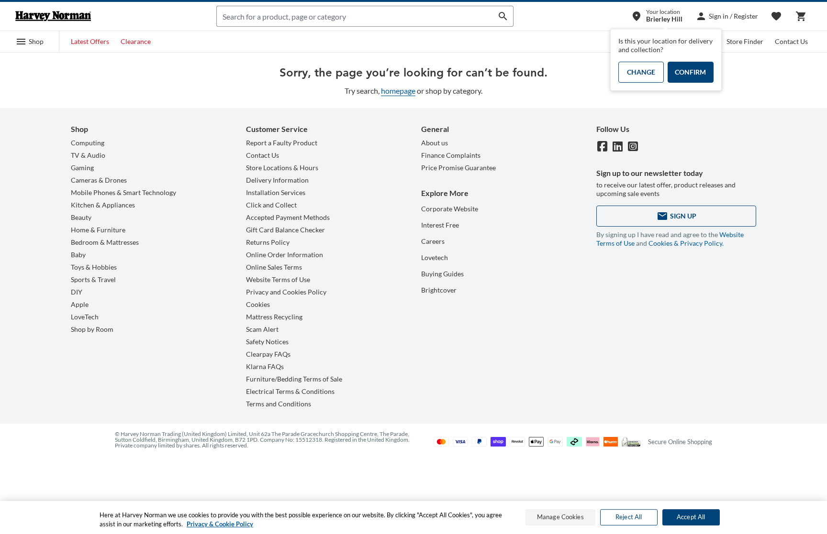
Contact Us (791, 41)
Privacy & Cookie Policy (220, 524)
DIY (76, 292)
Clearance (136, 41)
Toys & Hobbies (94, 267)
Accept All (691, 517)
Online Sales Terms (274, 267)
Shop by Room (92, 329)
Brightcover (439, 290)
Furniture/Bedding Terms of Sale (294, 379)
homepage (398, 90)
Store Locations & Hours (282, 167)
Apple (80, 304)
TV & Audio (88, 155)
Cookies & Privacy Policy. (686, 243)
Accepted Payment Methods (288, 217)
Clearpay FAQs (268, 354)
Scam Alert (262, 329)
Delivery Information (277, 180)
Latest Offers (90, 41)
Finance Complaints (451, 155)
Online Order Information (284, 255)
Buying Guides (442, 274)
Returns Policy (268, 242)
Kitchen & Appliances (103, 205)
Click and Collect (271, 205)
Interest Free (440, 225)
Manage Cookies (560, 517)
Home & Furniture (98, 230)
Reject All (628, 517)
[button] (29, 41)
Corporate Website (449, 209)
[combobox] (354, 16)
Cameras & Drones (99, 180)
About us (434, 143)
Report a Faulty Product (281, 143)
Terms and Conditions (278, 404)
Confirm (690, 72)
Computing (87, 143)
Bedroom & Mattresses (105, 242)
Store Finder (744, 41)
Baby (78, 255)
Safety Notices (267, 342)
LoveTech (85, 317)
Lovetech (434, 257)
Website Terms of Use (278, 279)
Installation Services (275, 192)
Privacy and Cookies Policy (286, 292)
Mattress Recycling (274, 317)
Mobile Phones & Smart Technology (123, 192)
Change (641, 72)
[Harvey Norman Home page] (53, 16)
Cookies (258, 304)
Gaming (82, 167)
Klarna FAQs (265, 366)
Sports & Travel (93, 279)
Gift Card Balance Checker (285, 230)
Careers (433, 241)
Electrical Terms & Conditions (290, 391)
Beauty (81, 217)
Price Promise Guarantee (458, 167)
